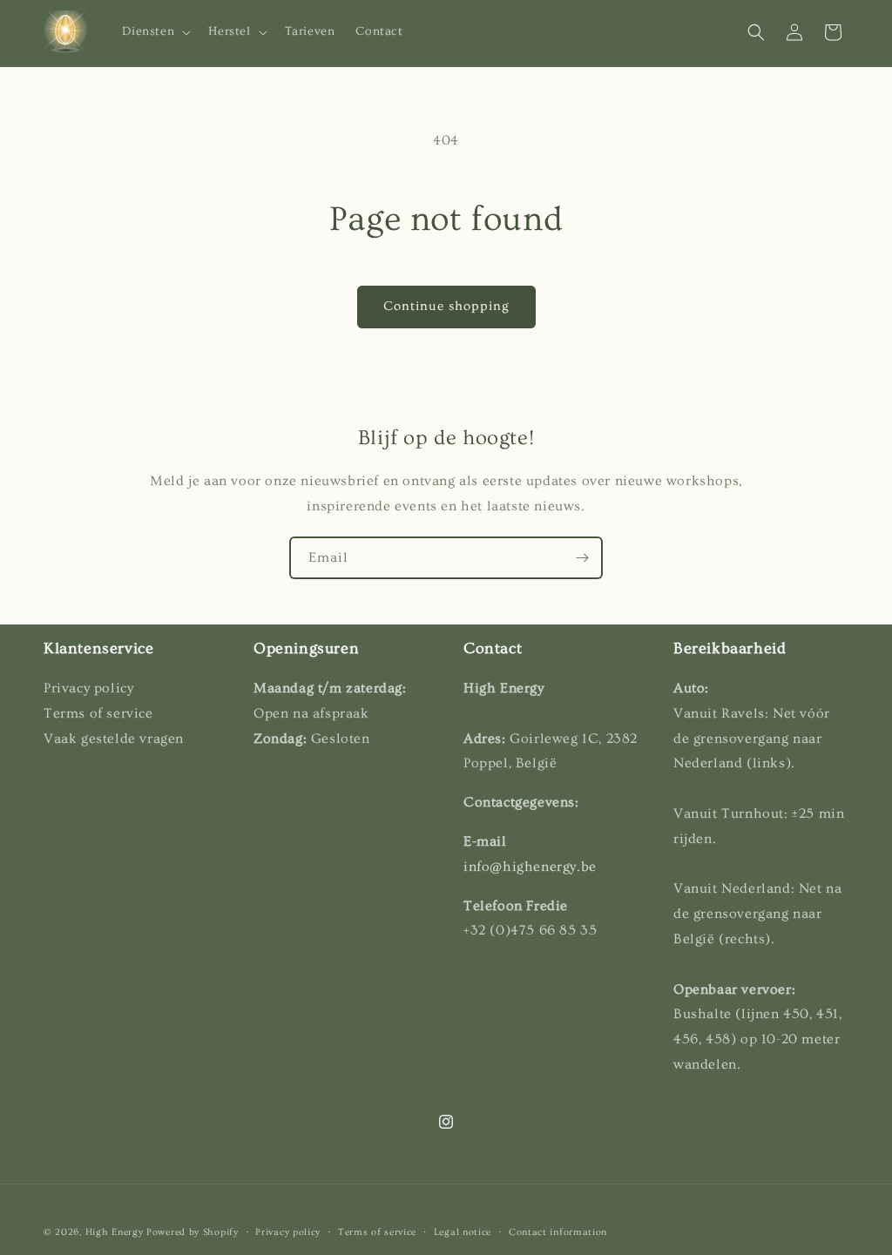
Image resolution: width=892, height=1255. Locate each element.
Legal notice (462, 1232)
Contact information (558, 1232)
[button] (155, 31)
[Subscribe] (582, 557)
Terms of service (377, 1232)
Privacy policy (288, 1232)
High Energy (114, 1232)
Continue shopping (446, 306)
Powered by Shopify (192, 1232)
